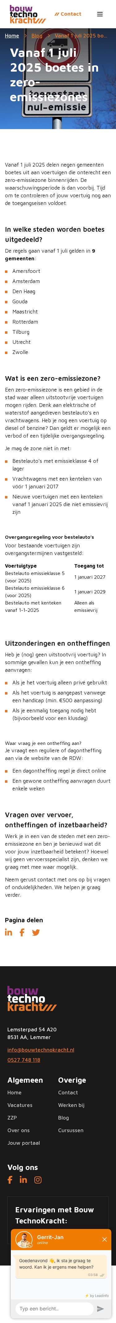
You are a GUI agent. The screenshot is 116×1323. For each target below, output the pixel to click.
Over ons (18, 1130)
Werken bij (71, 1105)
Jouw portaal (23, 1143)
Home (14, 1092)
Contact (68, 1092)
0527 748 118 (23, 1060)
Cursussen (71, 1130)
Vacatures (19, 1105)
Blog (37, 36)
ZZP (12, 1118)
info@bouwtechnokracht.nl (40, 1050)
